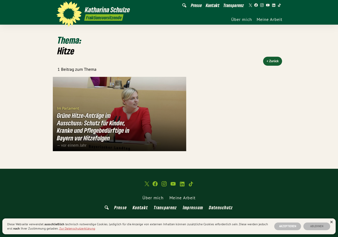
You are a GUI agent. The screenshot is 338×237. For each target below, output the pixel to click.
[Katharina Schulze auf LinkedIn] (274, 5)
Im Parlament (68, 108)
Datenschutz (221, 207)
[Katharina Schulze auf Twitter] (250, 5)
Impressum (193, 207)
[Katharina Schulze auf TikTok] (279, 5)
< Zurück (273, 61)
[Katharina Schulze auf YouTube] (268, 5)
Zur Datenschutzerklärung (77, 228)
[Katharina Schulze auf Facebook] (256, 5)
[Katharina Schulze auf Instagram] (262, 5)
